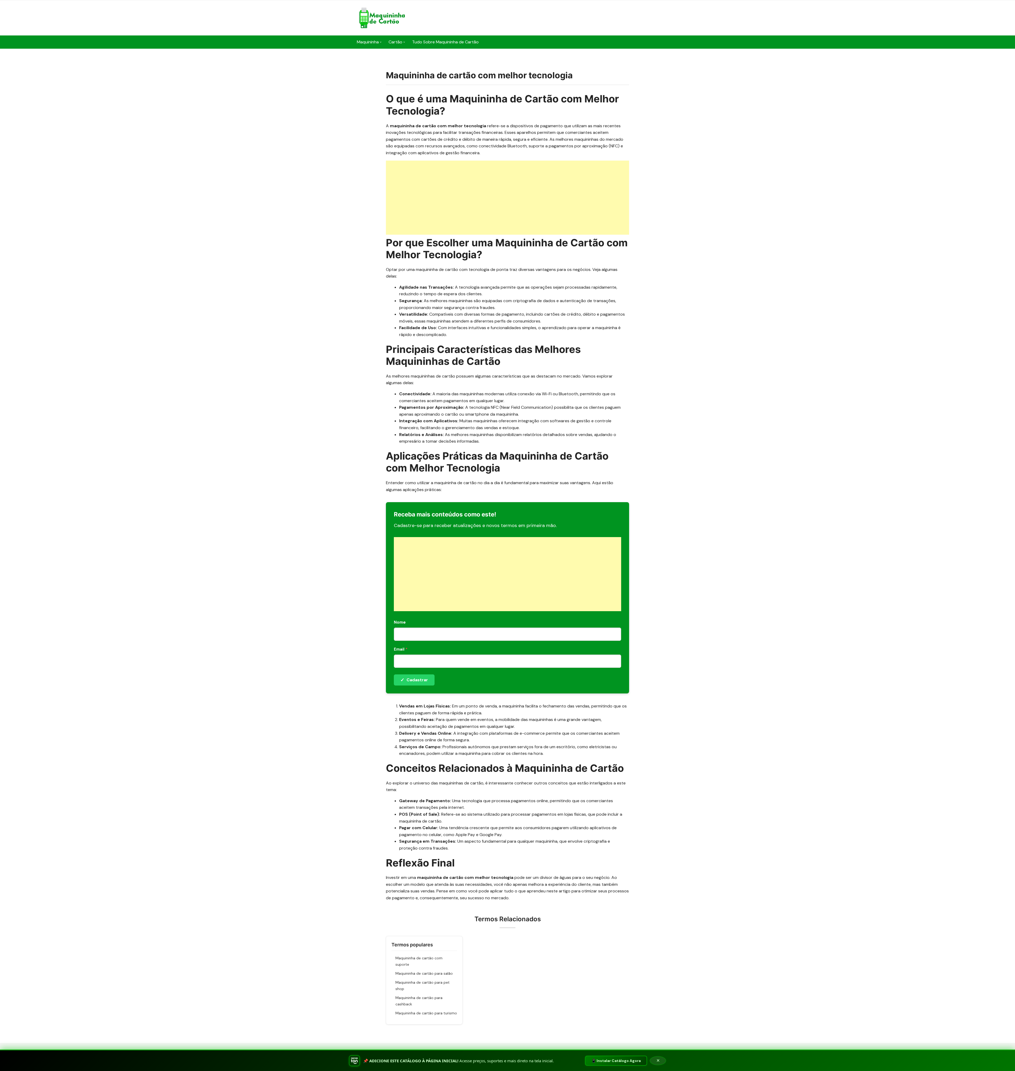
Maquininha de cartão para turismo (426, 1013)
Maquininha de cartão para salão (424, 973)
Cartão (395, 42)
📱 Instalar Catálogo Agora (616, 1060)
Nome (400, 622)
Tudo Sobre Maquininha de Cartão (445, 42)
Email (401, 649)
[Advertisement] (507, 198)
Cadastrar (414, 680)
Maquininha (368, 42)
